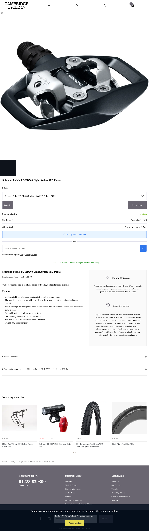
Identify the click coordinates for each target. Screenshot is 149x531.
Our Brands (115, 485)
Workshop (115, 489)
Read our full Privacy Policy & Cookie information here (74, 516)
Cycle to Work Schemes (120, 496)
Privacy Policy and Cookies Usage (78, 504)
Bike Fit (114, 500)
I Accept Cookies (74, 523)
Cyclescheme (70, 493)
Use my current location (75, 235)
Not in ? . (19, 255)
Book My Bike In (118, 493)
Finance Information (73, 489)
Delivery (68, 481)
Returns (68, 496)
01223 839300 (32, 481)
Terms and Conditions (73, 500)
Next (144, 428)
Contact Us (23, 485)
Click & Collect (71, 485)
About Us (115, 481)
